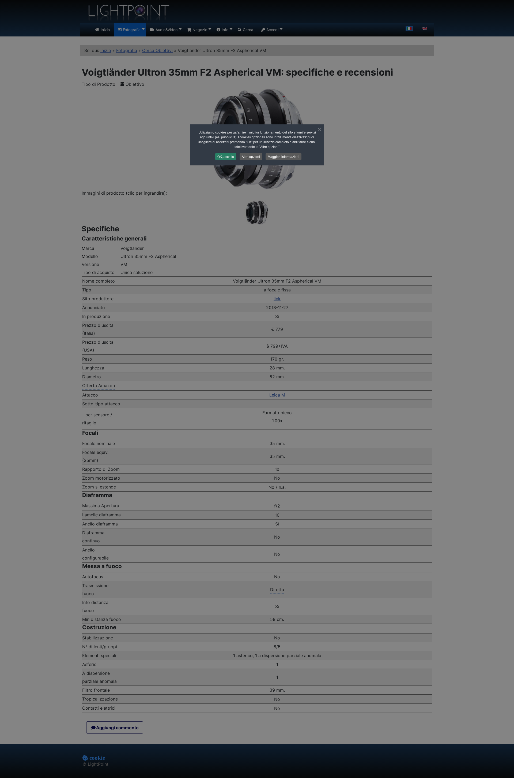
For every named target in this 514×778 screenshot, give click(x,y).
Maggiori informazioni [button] (283, 156)
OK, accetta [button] (225, 156)
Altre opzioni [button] (251, 156)
